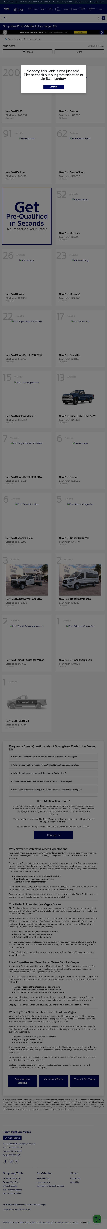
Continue (53, 87)
